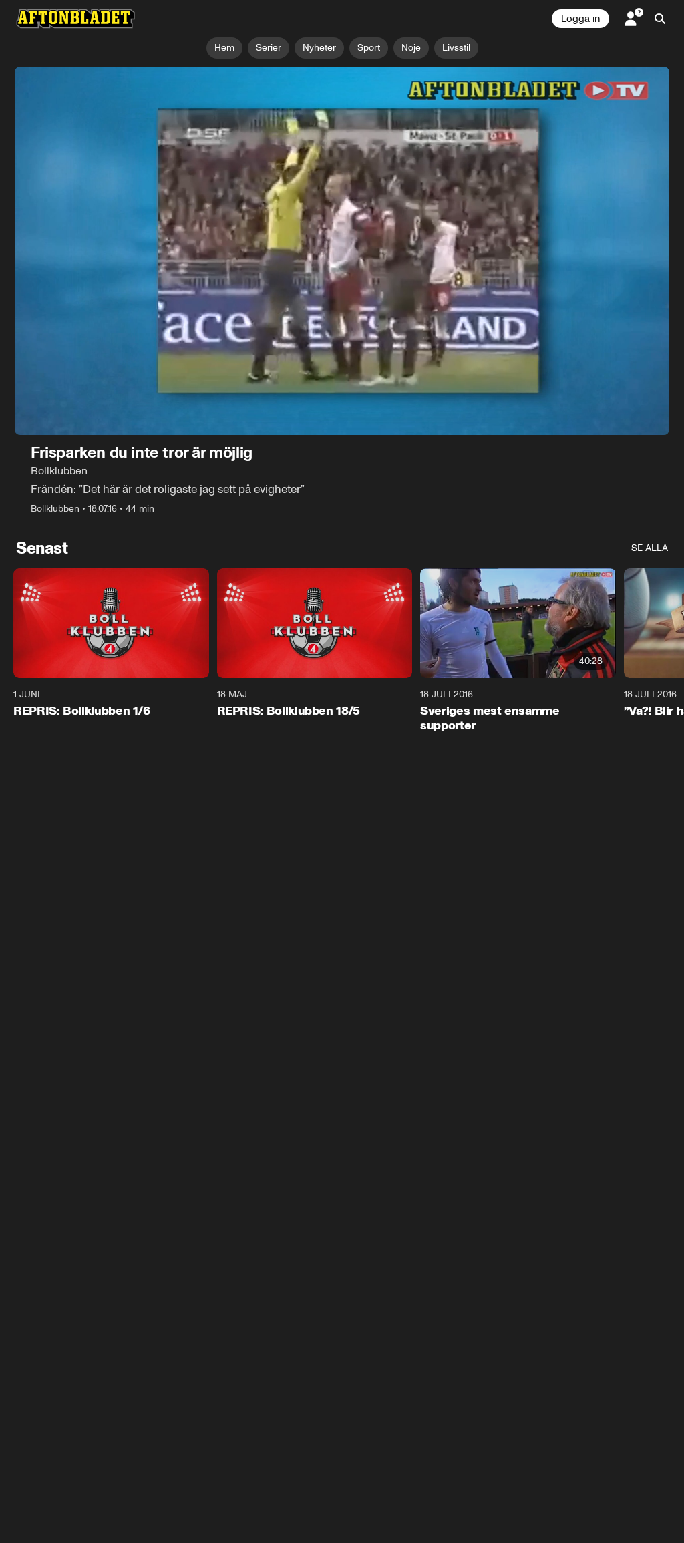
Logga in (580, 19)
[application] (342, 251)
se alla (649, 548)
